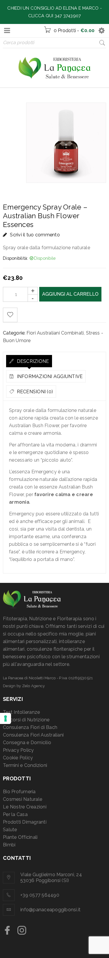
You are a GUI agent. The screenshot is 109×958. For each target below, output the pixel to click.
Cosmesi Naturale (22, 799)
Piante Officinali (20, 837)
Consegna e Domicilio (27, 742)
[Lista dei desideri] (10, 315)
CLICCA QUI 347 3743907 (54, 15)
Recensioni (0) (34, 391)
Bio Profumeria (19, 791)
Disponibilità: (15, 258)
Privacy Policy (18, 750)
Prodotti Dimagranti (25, 822)
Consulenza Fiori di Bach (30, 727)
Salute (10, 829)
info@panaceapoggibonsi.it (50, 909)
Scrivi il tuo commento (35, 235)
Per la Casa (15, 814)
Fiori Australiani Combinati (55, 333)
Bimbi (9, 845)
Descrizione (32, 361)
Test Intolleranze (21, 712)
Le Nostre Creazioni (25, 807)
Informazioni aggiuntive (49, 376)
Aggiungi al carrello (70, 294)
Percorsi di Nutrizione (26, 720)
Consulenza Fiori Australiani (33, 735)
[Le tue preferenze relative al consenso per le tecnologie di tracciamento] (5, 718)
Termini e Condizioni (25, 765)
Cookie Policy (18, 757)
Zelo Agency (33, 686)
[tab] (29, 361)
